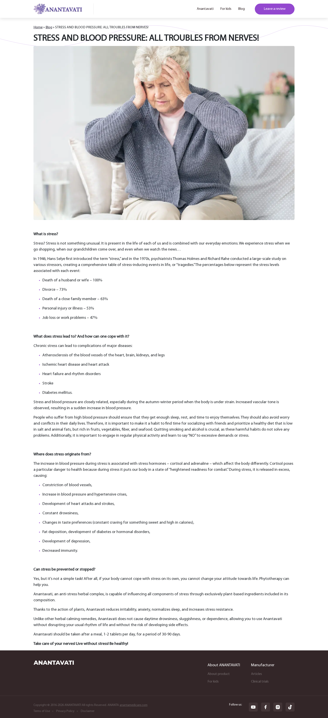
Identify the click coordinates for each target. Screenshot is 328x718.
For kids (225, 9)
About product (219, 674)
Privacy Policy (65, 711)
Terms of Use (41, 711)
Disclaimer (87, 711)
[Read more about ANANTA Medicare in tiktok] (290, 707)
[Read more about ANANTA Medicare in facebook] (265, 707)
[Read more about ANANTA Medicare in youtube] (253, 707)
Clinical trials (260, 681)
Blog (241, 9)
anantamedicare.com (133, 705)
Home (38, 27)
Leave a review (275, 9)
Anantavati (205, 9)
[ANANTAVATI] (53, 664)
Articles (256, 674)
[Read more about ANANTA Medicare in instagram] (277, 707)
